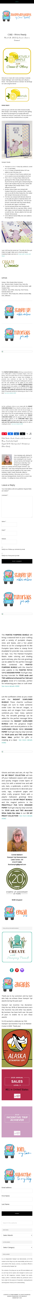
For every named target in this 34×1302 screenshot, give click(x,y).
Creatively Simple (12, 441)
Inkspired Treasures (17, 16)
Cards (13, 438)
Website (4, 539)
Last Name (5, 1204)
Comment (5, 495)
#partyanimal (16, 444)
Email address (7, 1187)
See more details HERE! (10, 393)
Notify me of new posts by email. (10, 555)
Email (4, 530)
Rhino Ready (6, 446)
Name (4, 521)
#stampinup (26, 444)
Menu (17, 2)
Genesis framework (12, 1296)
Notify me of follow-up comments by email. (13, 549)
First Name (6, 1196)
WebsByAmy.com (17, 1298)
